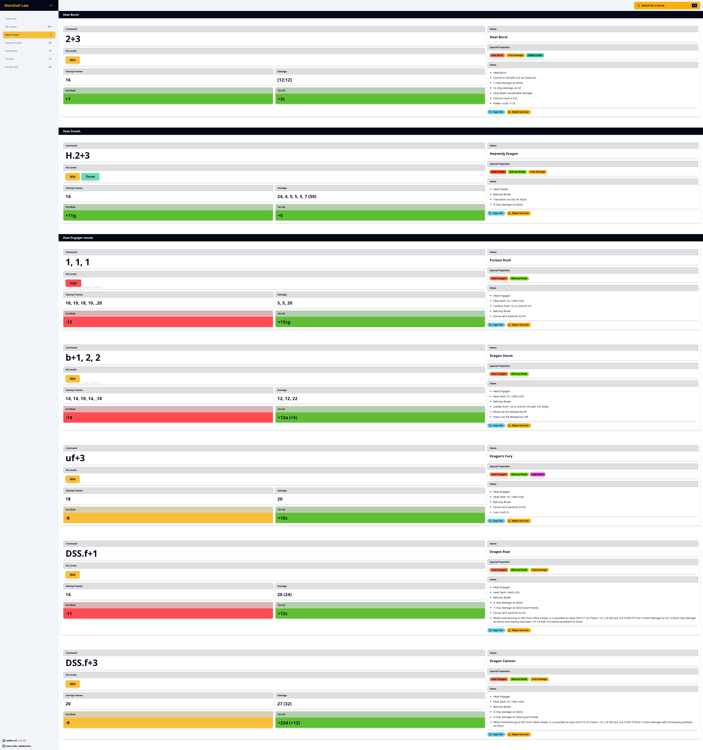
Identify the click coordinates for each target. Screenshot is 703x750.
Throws (28, 59)
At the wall (28, 67)
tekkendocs (24, 746)
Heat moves (28, 34)
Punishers (28, 51)
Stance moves (28, 42)
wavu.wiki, (12, 746)
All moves (28, 26)
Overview (10, 18)
